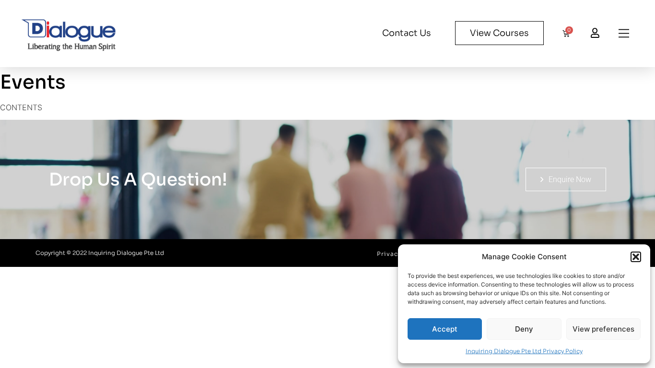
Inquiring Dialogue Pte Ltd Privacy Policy (524, 351)
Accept (444, 329)
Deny (524, 329)
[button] (636, 257)
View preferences (603, 329)
